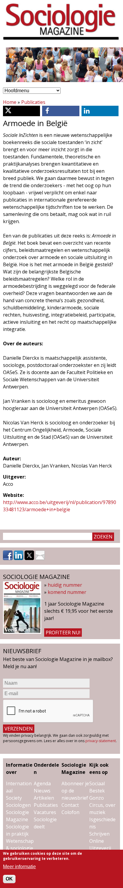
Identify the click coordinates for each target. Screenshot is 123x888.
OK (9, 878)
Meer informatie (19, 866)
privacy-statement (100, 740)
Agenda (42, 783)
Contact (70, 805)
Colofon (70, 812)
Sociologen (18, 805)
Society (14, 798)
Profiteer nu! (63, 632)
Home (9, 102)
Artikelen (44, 798)
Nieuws (42, 790)
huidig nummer (65, 585)
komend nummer (67, 592)
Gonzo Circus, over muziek (102, 805)
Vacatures (45, 812)
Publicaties (33, 102)
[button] (21, 111)
